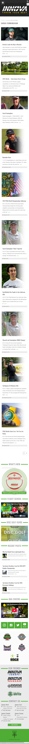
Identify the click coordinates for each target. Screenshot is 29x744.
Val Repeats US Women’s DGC (10, 386)
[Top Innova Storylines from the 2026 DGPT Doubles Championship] (5, 572)
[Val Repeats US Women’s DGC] (14, 369)
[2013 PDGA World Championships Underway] (14, 184)
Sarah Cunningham (8, 113)
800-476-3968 (20, 710)
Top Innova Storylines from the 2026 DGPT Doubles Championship (14, 567)
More (25, 555)
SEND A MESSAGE (14, 725)
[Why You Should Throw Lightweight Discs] (5, 555)
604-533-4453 (6, 721)
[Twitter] (18, 625)
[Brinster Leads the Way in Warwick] (14, 33)
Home (3, 20)
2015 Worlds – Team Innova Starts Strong (14, 79)
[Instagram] (4, 625)
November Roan (7, 157)
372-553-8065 (20, 719)
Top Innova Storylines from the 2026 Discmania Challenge (12, 584)
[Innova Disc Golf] (14, 9)
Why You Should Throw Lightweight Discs (14, 552)
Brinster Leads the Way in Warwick (12, 44)
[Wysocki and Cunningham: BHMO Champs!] (14, 323)
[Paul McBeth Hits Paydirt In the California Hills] (14, 276)
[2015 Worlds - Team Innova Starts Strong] (14, 68)
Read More (24, 39)
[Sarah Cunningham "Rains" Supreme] (14, 232)
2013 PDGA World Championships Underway (14, 201)
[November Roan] (14, 141)
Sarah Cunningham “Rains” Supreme (12, 249)
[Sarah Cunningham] (14, 102)
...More (6, 53)
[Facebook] (11, 625)
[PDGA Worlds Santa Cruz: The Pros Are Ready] (14, 415)
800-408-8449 (6, 710)
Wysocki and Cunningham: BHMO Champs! (14, 340)
